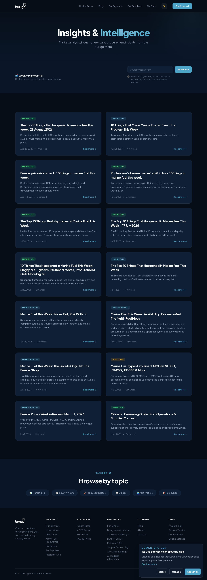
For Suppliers (134, 6)
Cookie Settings (177, 538)
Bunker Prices (86, 6)
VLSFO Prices (83, 530)
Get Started (182, 6)
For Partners (113, 525)
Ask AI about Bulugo (117, 551)
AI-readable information (113, 557)
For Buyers (114, 6)
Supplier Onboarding (117, 547)
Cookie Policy (176, 534)
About (141, 530)
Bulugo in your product (118, 530)
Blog (101, 6)
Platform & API (53, 554)
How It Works (52, 530)
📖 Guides (121, 492)
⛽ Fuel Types (170, 492)
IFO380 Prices (84, 538)
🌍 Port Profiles (145, 492)
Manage (176, 571)
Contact (142, 534)
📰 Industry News (65, 492)
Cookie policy (149, 564)
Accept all (192, 571)
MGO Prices (82, 534)
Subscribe (183, 69)
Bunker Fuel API (114, 538)
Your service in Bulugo (118, 534)
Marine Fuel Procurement (52, 540)
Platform (151, 6)
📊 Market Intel (38, 492)
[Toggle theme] (164, 6)
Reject (162, 571)
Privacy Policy (175, 525)
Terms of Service (177, 530)
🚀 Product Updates (95, 492)
